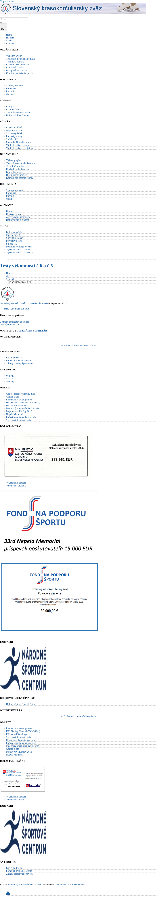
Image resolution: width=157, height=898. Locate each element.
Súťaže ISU (12, 139)
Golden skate (12, 396)
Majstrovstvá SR (14, 130)
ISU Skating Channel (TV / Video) (23, 402)
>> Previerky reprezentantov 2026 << (78, 345)
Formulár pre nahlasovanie (19, 360)
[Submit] (1, 22)
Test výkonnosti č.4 (9, 324)
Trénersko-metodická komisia (20, 58)
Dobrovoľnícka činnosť (17, 115)
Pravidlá (10, 91)
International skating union (19, 399)
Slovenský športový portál (18, 420)
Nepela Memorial (14, 414)
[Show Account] (8, 894)
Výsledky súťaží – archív (18, 145)
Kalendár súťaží (14, 127)
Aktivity (10, 381)
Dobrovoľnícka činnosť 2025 (20, 704)
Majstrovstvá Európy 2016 (19, 411)
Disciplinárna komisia (16, 70)
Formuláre (11, 88)
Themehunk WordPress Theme (69, 884)
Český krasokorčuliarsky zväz (20, 393)
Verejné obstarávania (16, 485)
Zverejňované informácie (18, 112)
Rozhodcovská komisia (17, 64)
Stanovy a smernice (15, 85)
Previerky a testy (14, 136)
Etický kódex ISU (15, 357)
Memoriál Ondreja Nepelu (19, 142)
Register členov (13, 109)
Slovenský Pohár (14, 133)
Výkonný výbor (14, 55)
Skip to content (7, 1)
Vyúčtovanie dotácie (16, 482)
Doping (9, 375)
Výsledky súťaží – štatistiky (19, 148)
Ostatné (9, 94)
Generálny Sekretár (9, 303)
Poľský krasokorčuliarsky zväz (21, 417)
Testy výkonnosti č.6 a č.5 (26, 265)
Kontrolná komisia (15, 67)
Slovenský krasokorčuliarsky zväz (24, 884)
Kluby (9, 106)
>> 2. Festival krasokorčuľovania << (78, 716)
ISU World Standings (16, 405)
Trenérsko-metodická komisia (33, 303)
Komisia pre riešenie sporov (19, 73)
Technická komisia (15, 61)
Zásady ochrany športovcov (19, 363)
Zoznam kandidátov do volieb (14, 321)
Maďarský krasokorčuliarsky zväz (22, 408)
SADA (9, 378)
